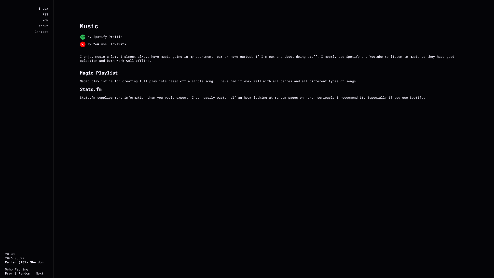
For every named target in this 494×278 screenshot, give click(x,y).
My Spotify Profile (104, 37)
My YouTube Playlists (105, 44)
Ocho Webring (16, 269)
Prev (9, 273)
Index (43, 8)
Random (24, 273)
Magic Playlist (99, 73)
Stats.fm (91, 89)
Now (45, 20)
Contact (41, 32)
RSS (45, 14)
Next (40, 273)
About (43, 26)
